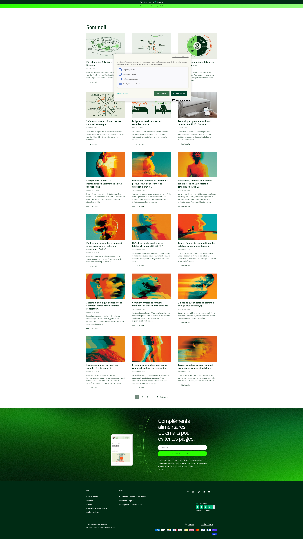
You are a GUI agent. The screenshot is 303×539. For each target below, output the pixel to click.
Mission (89, 500)
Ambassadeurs (92, 512)
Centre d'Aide (92, 497)
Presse (89, 504)
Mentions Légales (126, 500)
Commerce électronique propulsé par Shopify (100, 527)
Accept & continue (179, 93)
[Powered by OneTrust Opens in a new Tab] (181, 99)
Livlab (94, 524)
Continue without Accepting (180, 57)
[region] (152, 77)
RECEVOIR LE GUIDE (182, 454)
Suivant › (164, 397)
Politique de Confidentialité (130, 504)
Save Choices (161, 93)
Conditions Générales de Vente (132, 497)
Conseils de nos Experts (96, 508)
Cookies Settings (122, 93)
